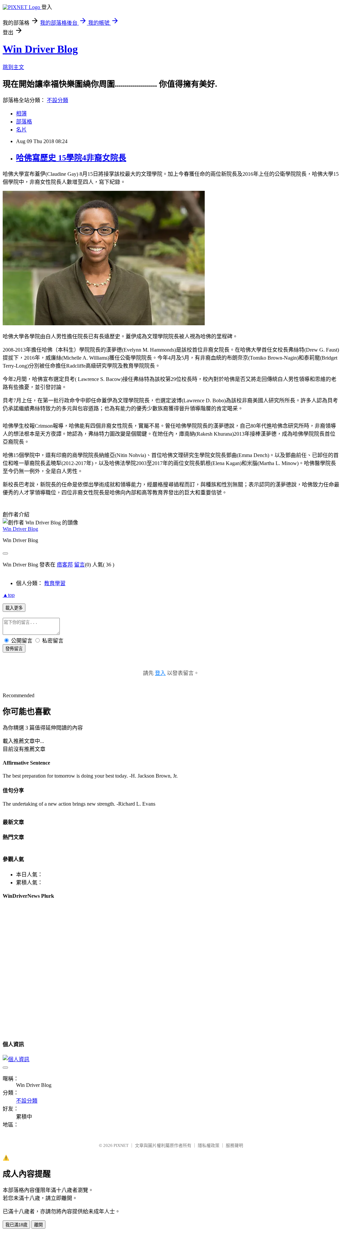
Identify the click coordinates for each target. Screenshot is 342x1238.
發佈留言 (14, 648)
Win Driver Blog (40, 49)
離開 (38, 1224)
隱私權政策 (208, 1145)
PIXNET (121, 1145)
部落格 (24, 121)
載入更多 (14, 607)
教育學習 (54, 583)
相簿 (21, 113)
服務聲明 (234, 1145)
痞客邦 (65, 564)
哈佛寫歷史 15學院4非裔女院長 (71, 157)
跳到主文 (13, 67)
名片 (21, 129)
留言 (79, 564)
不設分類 (57, 100)
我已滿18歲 (16, 1224)
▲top (9, 595)
